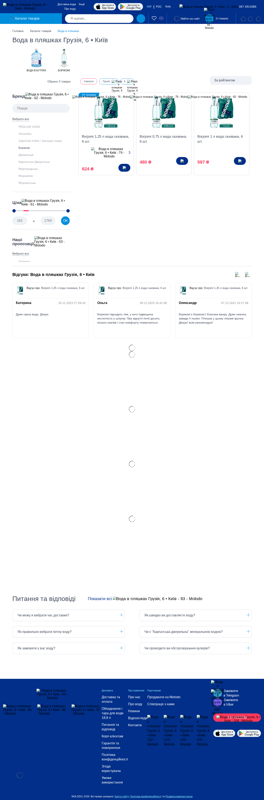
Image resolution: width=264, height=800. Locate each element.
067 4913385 (247, 6)
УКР (149, 6)
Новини (134, 711)
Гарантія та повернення (111, 745)
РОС (159, 6)
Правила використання (179, 796)
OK (65, 220)
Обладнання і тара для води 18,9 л (112, 713)
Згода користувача (111, 769)
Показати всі (100, 599)
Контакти (135, 725)
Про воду (70, 8)
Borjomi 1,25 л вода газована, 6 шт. (105, 139)
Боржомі (24, 147)
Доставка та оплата (111, 699)
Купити (124, 168)
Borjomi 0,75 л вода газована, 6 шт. (163, 139)
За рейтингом (224, 80)
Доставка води (67, 4)
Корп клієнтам (112, 736)
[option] (36, 60)
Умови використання (112, 780)
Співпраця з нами (160, 704)
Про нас (134, 697)
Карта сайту (122, 796)
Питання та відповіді (110, 727)
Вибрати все (20, 119)
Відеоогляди (137, 718)
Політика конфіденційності (115, 757)
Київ (168, 6)
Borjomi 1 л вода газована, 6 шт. (220, 139)
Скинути (89, 81)
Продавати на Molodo (163, 697)
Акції (82, 4)
